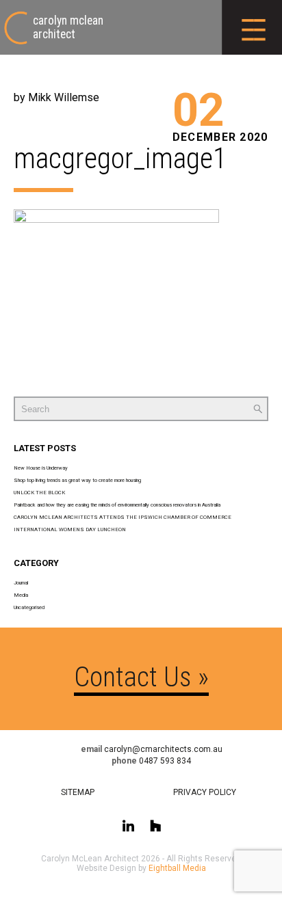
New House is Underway (41, 468)
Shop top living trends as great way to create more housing (77, 480)
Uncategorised (29, 607)
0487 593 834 (165, 761)
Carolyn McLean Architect (68, 27)
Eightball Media (177, 868)
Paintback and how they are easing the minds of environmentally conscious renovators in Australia (117, 505)
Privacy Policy (204, 792)
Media (21, 595)
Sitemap (77, 792)
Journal (21, 583)
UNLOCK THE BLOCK (39, 492)
